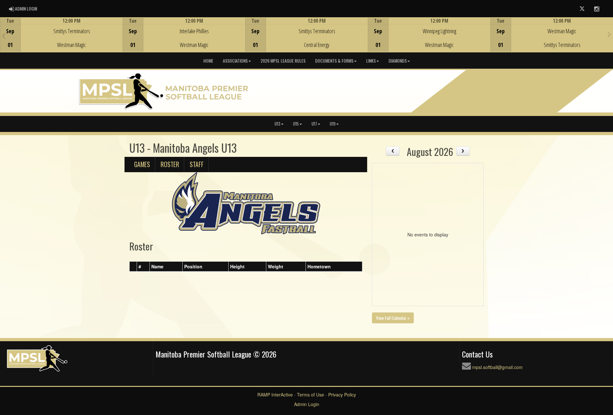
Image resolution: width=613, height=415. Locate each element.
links (371, 60)
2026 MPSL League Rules (283, 60)
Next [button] (609, 34)
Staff (197, 164)
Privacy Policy (342, 394)
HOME (208, 60)
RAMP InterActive (275, 394)
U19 (333, 124)
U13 (277, 124)
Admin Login (306, 404)
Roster (170, 164)
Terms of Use (310, 394)
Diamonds (398, 60)
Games (142, 164)
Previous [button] (3, 35)
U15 (296, 124)
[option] (61, 35)
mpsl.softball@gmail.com (497, 367)
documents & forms (334, 60)
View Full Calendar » (393, 317)
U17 (314, 124)
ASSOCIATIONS (235, 60)
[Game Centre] (61, 40)
